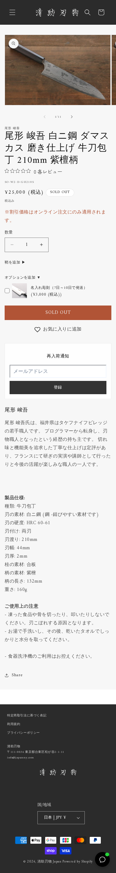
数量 (9, 233)
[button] (12, 12)
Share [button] (17, 675)
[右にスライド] (72, 117)
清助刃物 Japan (49, 862)
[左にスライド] (44, 117)
